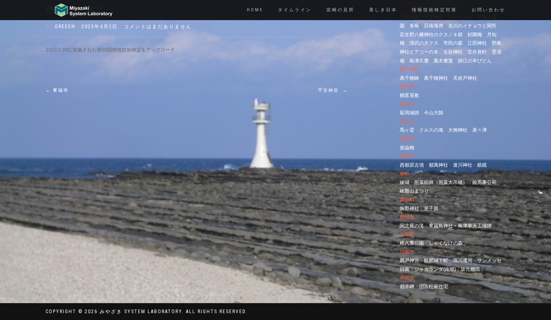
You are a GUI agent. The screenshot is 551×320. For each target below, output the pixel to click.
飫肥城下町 (436, 260)
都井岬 (407, 286)
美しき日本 (383, 9)
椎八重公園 (412, 242)
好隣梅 (475, 34)
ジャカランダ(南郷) (435, 269)
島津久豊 (419, 60)
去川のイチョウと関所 (472, 25)
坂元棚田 (470, 269)
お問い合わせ (488, 9)
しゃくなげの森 (446, 242)
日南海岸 (433, 25)
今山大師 (433, 112)
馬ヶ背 (407, 129)
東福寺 (57, 90)
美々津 (479, 129)
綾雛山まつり (414, 190)
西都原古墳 (412, 164)
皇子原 (431, 208)
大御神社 (458, 129)
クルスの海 (431, 129)
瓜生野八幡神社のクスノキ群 (431, 34)
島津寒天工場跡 (475, 225)
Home (255, 9)
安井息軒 (477, 51)
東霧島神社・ (443, 225)
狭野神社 (409, 208)
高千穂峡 (409, 77)
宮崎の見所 (340, 9)
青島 (414, 25)
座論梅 (407, 147)
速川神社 (462, 164)
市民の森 (453, 42)
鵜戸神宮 (409, 260)
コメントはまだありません (158, 26)
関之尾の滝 (412, 225)
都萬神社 (438, 164)
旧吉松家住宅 (433, 286)
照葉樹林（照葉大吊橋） (441, 182)
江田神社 (477, 42)
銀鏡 (482, 164)
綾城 (404, 182)
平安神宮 (333, 90)
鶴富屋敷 (409, 95)
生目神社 (453, 51)
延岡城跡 (409, 112)
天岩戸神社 (465, 77)
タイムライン (295, 9)
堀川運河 (462, 260)
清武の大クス (423, 42)
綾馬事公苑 (484, 182)
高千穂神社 (436, 77)
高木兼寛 (443, 60)
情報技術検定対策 (434, 9)
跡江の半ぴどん (475, 60)
